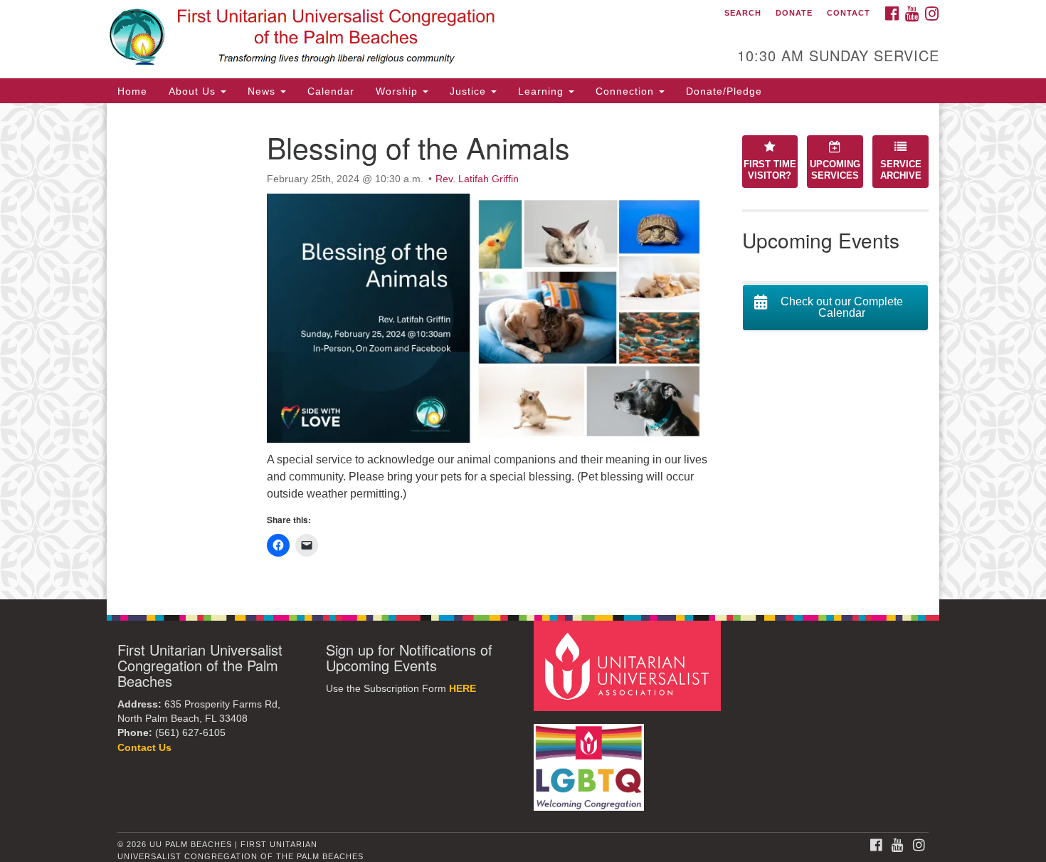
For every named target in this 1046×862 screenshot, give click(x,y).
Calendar (330, 91)
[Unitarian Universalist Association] (629, 665)
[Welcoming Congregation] (591, 760)
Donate (794, 13)
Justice (470, 91)
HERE (462, 688)
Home (132, 91)
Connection (626, 91)
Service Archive (900, 170)
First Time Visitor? (770, 170)
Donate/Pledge (724, 91)
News (263, 91)
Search (742, 13)
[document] (523, 351)
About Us (194, 91)
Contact (848, 13)
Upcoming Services (835, 170)
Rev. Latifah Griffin (477, 178)
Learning (542, 91)
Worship (398, 91)
